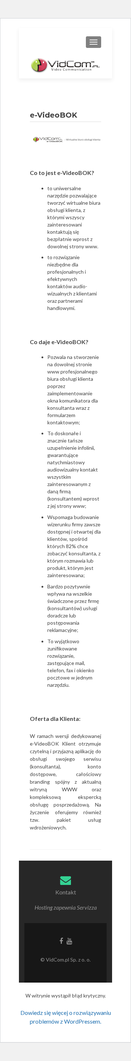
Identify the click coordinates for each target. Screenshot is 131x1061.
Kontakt (65, 892)
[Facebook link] (61, 940)
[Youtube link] (69, 940)
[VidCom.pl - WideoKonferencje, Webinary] (65, 64)
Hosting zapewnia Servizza (66, 907)
